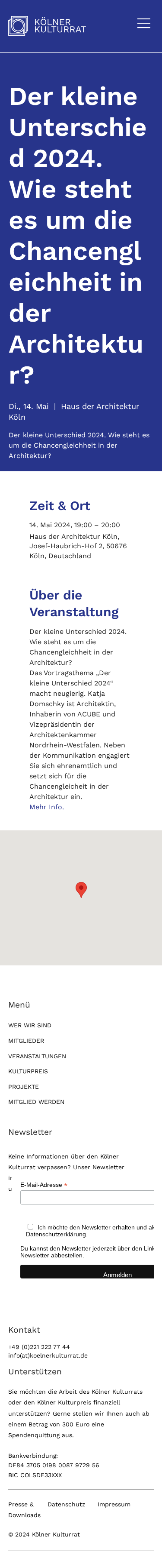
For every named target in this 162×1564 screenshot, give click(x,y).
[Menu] (144, 23)
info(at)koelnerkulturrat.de (48, 1355)
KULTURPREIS (28, 1071)
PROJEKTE (23, 1086)
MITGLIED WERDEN (36, 1101)
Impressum (114, 1504)
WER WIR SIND (29, 1025)
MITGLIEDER (26, 1040)
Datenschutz (66, 1504)
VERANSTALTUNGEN (37, 1056)
